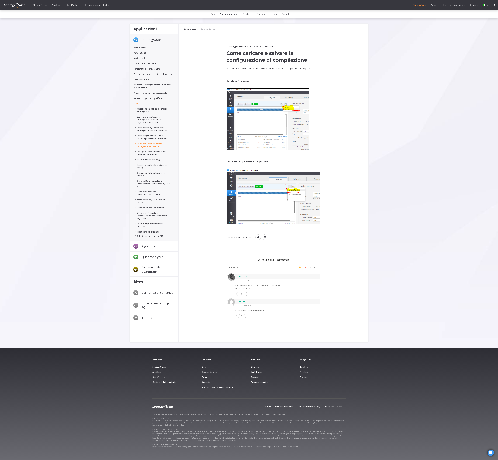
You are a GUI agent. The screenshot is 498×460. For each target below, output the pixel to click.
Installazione (139, 52)
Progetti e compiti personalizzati (150, 93)
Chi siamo (255, 367)
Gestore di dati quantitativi (97, 5)
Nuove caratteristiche (144, 63)
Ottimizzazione (141, 79)
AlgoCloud (56, 5)
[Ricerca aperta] (494, 5)
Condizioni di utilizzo (334, 406)
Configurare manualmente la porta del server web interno (152, 153)
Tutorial (147, 317)
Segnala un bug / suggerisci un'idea (217, 387)
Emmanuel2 (242, 301)
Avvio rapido (139, 58)
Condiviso (261, 14)
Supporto (206, 382)
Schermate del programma (146, 68)
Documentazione (228, 14)
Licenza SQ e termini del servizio (278, 406)
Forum (274, 14)
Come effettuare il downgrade (150, 207)
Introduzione (140, 47)
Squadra (254, 377)
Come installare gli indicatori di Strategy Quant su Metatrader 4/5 (152, 129)
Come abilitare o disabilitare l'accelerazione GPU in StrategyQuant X (153, 184)
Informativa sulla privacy (309, 406)
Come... (137, 103)
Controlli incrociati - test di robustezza (152, 74)
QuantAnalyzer (73, 5)
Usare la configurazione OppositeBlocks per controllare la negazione (152, 216)
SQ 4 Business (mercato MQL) (148, 236)
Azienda (434, 5)
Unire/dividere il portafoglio (149, 159)
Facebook (304, 367)
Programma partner (260, 382)
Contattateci (287, 14)
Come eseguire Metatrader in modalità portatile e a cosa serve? (152, 137)
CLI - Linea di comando (157, 292)
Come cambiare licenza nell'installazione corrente (148, 193)
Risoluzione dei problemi (148, 231)
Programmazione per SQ (156, 305)
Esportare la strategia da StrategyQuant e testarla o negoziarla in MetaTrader (149, 119)
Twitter (303, 377)
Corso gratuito (419, 5)
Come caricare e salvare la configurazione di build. (149, 145)
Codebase (247, 14)
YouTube (304, 372)
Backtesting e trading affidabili (149, 98)
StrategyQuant (40, 5)
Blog (212, 14)
